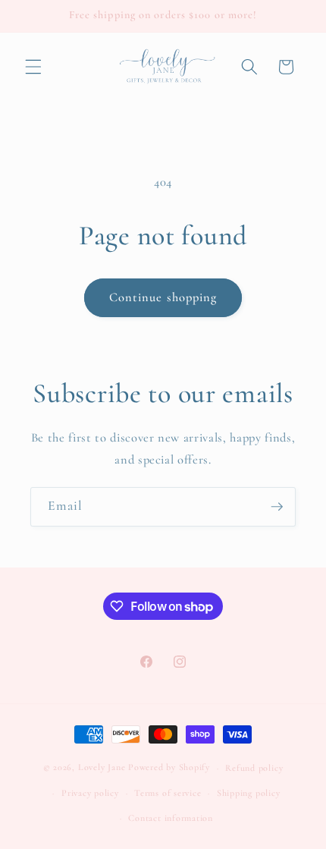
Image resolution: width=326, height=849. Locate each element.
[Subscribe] (277, 507)
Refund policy (254, 768)
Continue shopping (163, 297)
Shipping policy (249, 793)
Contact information (170, 818)
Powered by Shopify (169, 768)
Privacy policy (90, 793)
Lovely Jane (101, 768)
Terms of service (167, 793)
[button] (33, 67)
